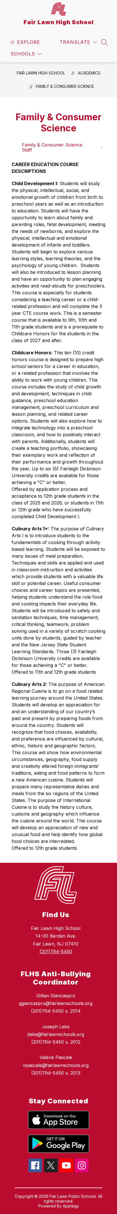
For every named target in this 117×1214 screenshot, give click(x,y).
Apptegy (71, 1205)
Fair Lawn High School (41, 73)
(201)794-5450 (55, 951)
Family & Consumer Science (65, 86)
